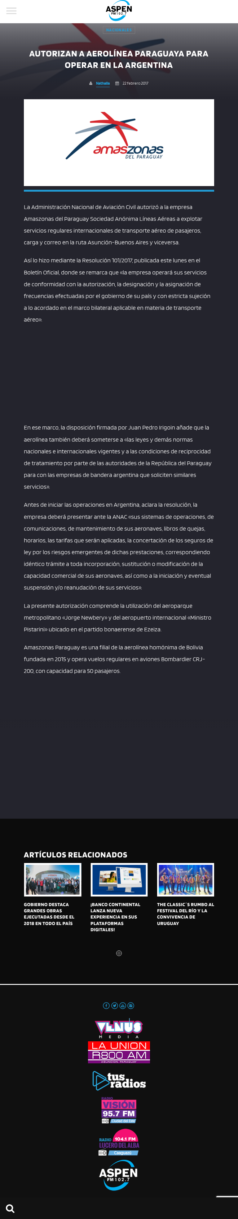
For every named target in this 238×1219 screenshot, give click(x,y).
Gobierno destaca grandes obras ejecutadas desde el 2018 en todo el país (49, 913)
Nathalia (103, 83)
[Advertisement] (119, 371)
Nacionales (119, 30)
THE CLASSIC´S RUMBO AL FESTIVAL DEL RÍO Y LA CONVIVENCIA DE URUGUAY (185, 913)
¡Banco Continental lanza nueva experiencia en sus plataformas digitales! (115, 916)
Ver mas (52, 879)
